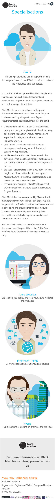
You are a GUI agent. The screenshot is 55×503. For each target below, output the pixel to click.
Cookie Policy (22, 478)
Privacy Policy (8, 478)
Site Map (33, 478)
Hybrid (27, 423)
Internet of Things (27, 360)
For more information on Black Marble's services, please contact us (27, 461)
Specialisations (27, 12)
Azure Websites (28, 294)
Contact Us (51, 4)
